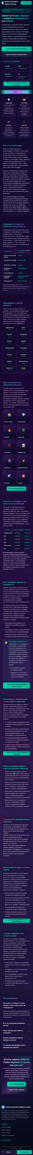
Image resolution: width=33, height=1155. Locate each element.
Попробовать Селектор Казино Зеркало (16, 83)
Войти (8, 1152)
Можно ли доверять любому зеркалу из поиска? (13, 1039)
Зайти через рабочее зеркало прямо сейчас (16, 685)
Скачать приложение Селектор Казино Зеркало (16, 920)
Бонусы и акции (6, 1132)
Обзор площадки (6, 1127)
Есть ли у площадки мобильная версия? (14, 1024)
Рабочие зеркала (6, 1130)
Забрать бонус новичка (16, 1090)
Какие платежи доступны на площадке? (13, 1032)
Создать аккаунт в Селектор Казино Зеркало (16, 753)
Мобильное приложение (8, 1135)
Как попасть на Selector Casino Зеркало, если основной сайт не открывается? (14, 1005)
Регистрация (26, 2)
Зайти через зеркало (16, 1084)
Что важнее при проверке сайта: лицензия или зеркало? (14, 1046)
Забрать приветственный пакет (16, 54)
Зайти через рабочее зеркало (16, 49)
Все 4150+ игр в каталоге (16, 488)
